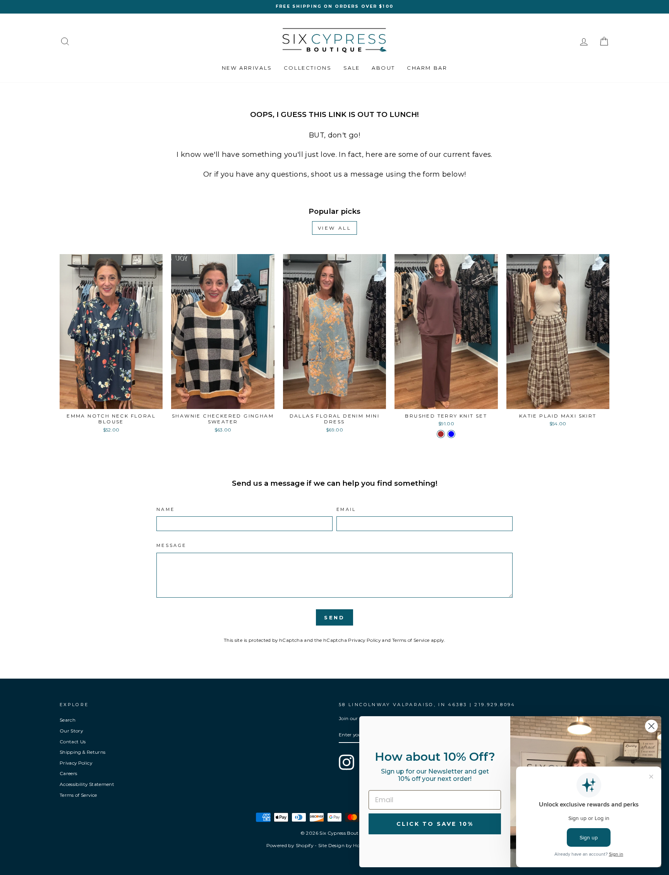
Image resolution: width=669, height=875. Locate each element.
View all (335, 228)
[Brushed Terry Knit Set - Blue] (451, 434)
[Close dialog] (651, 726)
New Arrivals (247, 68)
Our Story (71, 731)
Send (334, 617)
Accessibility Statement (87, 784)
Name (165, 509)
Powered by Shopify (290, 845)
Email (346, 509)
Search (67, 720)
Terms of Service (411, 640)
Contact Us (73, 741)
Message (171, 545)
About (383, 68)
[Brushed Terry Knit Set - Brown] (440, 434)
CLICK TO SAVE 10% (434, 823)
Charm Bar (427, 68)
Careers (68, 773)
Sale (351, 68)
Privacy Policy (364, 640)
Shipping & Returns (82, 752)
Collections (308, 68)
